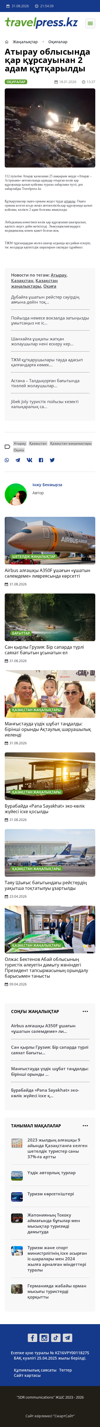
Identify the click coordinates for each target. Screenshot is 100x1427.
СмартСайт (63, 1415)
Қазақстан (22, 280)
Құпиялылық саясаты (35, 1370)
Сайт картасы (27, 1375)
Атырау (58, 275)
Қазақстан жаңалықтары (34, 283)
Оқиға (49, 286)
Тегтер (65, 1370)
